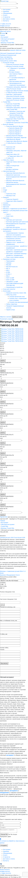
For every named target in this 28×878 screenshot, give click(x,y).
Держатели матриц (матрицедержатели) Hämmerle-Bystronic (16, 184)
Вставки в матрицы (12, 169)
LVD (4, 145)
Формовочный (11, 55)
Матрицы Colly (10, 195)
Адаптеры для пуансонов (14, 220)
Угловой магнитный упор (17, 296)
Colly (4, 192)
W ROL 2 (8, 274)
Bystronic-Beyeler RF (15, 130)
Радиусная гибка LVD (12, 154)
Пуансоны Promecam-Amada (15, 64)
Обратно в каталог (5, 317)
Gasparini (6, 197)
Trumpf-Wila (6, 102)
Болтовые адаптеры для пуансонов (17, 221)
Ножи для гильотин (9, 289)
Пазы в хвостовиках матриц (15, 257)
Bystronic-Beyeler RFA (15, 128)
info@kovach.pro (5, 26)
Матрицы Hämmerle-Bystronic (15, 180)
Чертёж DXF (3, 517)
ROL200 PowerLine (12, 266)
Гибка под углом (11, 294)
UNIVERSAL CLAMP (12, 281)
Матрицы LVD (10, 148)
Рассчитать (4, 663)
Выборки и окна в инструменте (16, 236)
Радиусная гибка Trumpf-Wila (15, 119)
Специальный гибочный (13, 53)
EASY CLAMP (10, 280)
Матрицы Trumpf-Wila (12, 105)
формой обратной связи (17, 50)
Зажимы (8, 263)
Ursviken (5, 203)
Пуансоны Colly (11, 193)
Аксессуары (7, 291)
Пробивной (3, 55)
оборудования (4, 792)
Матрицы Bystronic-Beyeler (14, 135)
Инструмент (7, 9)
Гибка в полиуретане (12, 165)
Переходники (10, 261)
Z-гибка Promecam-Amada (14, 92)
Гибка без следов (8, 160)
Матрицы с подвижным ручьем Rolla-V (15, 208)
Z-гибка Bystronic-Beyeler (14, 143)
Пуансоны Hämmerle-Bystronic (15, 173)
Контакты (6, 21)
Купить (3, 360)
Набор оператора (11, 304)
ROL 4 (8, 268)
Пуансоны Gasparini (12, 199)
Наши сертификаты (6, 57)
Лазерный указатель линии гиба (16, 293)
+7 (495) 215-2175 (5, 24)
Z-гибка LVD (10, 158)
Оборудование (7, 13)
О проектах (6, 17)
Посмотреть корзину (6, 319)
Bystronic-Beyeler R (15, 132)
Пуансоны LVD (10, 147)
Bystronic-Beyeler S (15, 134)
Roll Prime (9, 167)
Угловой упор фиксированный (18, 302)
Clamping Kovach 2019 (7, 537)
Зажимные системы (9, 259)
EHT (4, 188)
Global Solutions (5, 869)
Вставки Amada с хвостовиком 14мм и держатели (15, 74)
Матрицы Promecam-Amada (14, 66)
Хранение (6, 11)
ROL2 (7, 270)
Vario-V (8, 214)
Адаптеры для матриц (13, 227)
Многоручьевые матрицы (17, 81)
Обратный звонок (5, 31)
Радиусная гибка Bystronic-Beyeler (16, 141)
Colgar (5, 190)
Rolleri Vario (9, 216)
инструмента (14, 790)
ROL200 (8, 265)
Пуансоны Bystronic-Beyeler (14, 126)
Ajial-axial (6, 207)
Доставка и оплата (9, 19)
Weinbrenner (6, 205)
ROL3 (7, 276)
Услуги (5, 15)
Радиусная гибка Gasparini (14, 201)
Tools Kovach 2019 (19, 537)
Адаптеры (6, 218)
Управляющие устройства (14, 287)
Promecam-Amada (8, 62)
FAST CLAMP (10, 278)
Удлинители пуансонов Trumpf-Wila (17, 122)
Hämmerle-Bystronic (9, 171)
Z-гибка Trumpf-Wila (12, 120)
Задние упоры (10, 309)
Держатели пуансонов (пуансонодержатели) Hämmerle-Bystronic (16, 176)
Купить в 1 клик (17, 317)
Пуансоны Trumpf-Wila (13, 104)
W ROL (8, 272)
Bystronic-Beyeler (8, 124)
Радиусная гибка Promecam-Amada (17, 90)
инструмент (10, 755)
